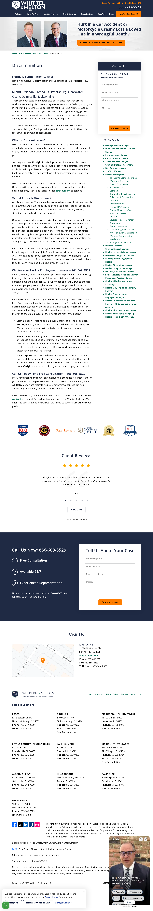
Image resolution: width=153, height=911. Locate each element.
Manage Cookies (64, 849)
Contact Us (136, 694)
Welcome (19, 14)
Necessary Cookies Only (38, 902)
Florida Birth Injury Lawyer (118, 265)
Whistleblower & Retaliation (123, 232)
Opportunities (87, 14)
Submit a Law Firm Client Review (76, 520)
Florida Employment (41, 53)
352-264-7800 (27, 784)
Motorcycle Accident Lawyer (119, 271)
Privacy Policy (112, 694)
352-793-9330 (72, 754)
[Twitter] (20, 824)
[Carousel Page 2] (71, 500)
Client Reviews (69, 14)
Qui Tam (114, 216)
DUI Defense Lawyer (115, 168)
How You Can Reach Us (129, 14)
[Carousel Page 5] (88, 500)
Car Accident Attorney (116, 158)
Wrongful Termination (120, 242)
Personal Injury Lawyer (116, 155)
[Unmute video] (113, 839)
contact (16, 399)
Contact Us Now (119, 128)
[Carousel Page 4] (82, 500)
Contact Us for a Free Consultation (101, 42)
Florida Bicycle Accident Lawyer (121, 310)
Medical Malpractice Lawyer (119, 268)
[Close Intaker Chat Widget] (145, 839)
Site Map (124, 694)
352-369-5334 (117, 754)
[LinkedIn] (25, 824)
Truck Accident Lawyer (116, 161)
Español (101, 14)
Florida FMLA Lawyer (120, 207)
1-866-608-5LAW (99, 666)
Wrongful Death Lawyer (117, 145)
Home (14, 53)
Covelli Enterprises (119, 184)
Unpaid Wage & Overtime (122, 229)
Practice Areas (25, 53)
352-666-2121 (95, 659)
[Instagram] (37, 824)
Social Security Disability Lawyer (121, 274)
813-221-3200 (72, 784)
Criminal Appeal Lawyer (117, 249)
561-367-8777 (117, 784)
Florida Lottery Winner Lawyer (120, 252)
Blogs (111, 14)
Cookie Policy (47, 849)
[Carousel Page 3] (76, 500)
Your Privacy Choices (28, 849)
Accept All (13, 902)
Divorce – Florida (113, 245)
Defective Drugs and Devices (119, 255)
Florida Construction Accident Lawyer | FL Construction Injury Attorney (121, 303)
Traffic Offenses (113, 171)
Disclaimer (99, 694)
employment (63, 190)
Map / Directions (88, 655)
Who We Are (32, 14)
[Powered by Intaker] (134, 906)
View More (76, 509)
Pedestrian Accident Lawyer (119, 278)
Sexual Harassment (119, 226)
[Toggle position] (141, 839)
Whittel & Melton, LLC (40, 883)
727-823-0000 (72, 724)
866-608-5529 (130, 7)
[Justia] (31, 824)
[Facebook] (14, 824)
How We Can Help (50, 14)
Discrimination (117, 203)
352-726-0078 (117, 724)
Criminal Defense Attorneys (119, 164)
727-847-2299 (27, 724)
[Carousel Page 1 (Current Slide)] (65, 500)
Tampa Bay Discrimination (122, 194)
